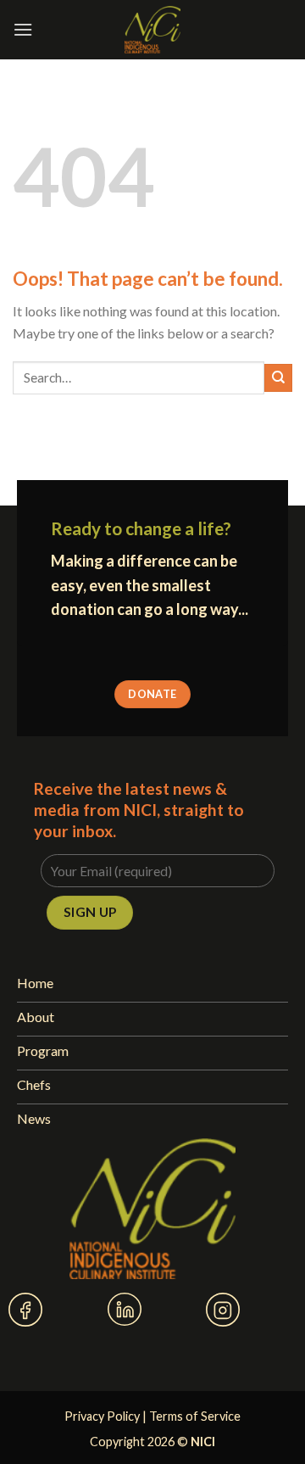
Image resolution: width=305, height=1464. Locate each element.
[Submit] (278, 378)
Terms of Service (195, 1416)
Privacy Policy (102, 1416)
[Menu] (23, 29)
